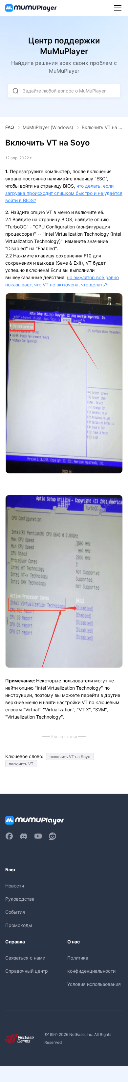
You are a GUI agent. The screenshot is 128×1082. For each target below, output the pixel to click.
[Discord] (24, 836)
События (15, 912)
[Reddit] (52, 836)
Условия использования (94, 984)
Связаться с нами (25, 958)
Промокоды (18, 925)
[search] (15, 91)
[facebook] (9, 836)
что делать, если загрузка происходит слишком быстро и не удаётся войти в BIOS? (63, 193)
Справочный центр (26, 971)
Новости (14, 885)
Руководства (19, 899)
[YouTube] (38, 836)
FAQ (9, 127)
